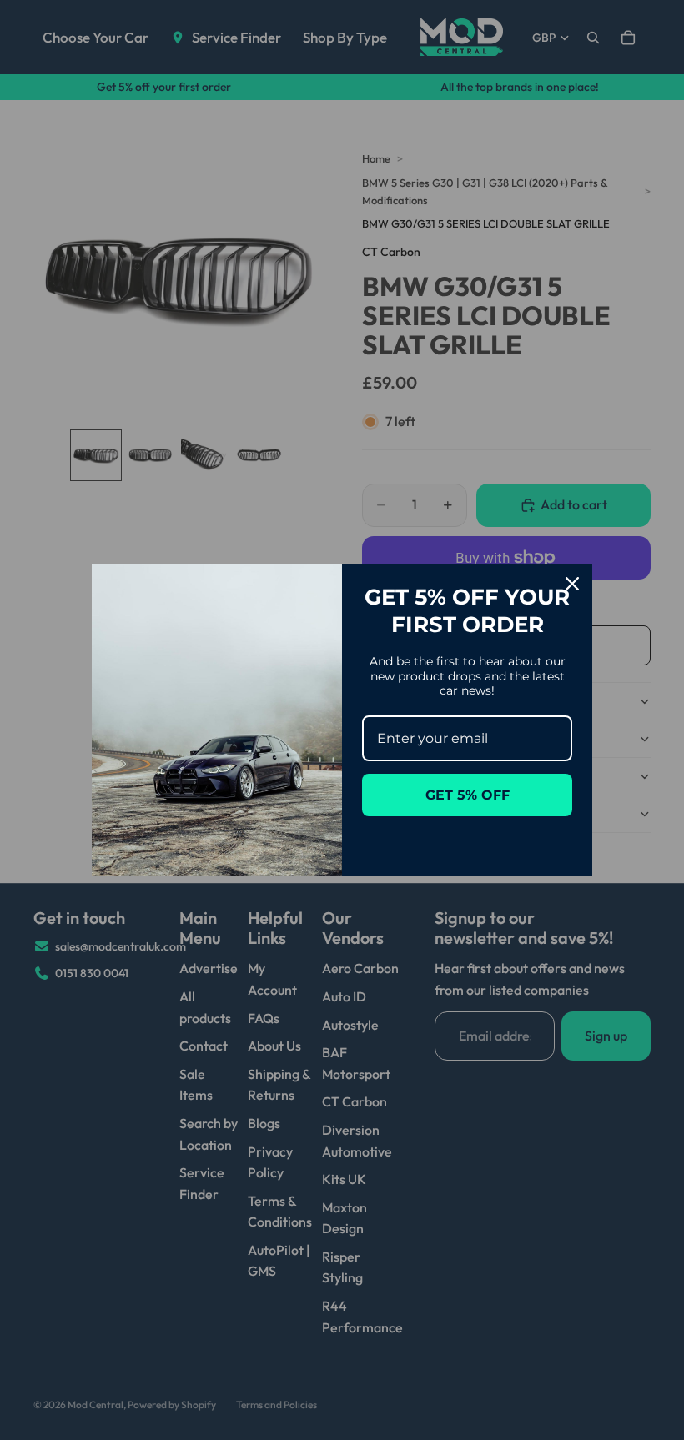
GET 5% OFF (467, 795)
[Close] (572, 584)
